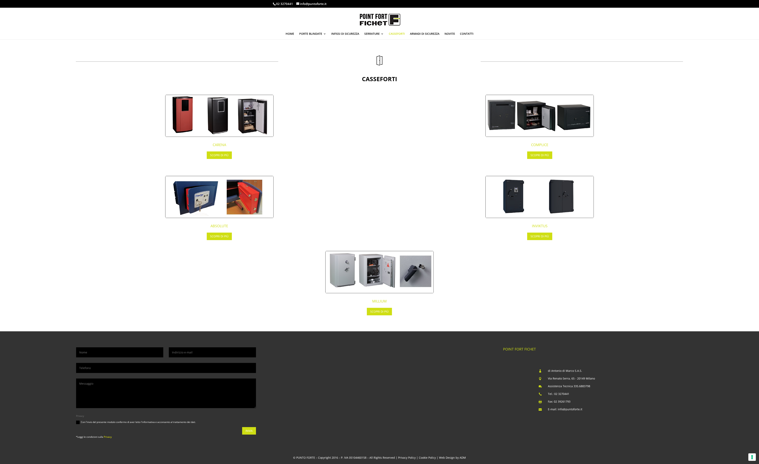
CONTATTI (466, 34)
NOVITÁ (450, 34)
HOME (290, 34)
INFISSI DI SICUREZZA (345, 34)
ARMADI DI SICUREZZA (424, 34)
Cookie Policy (427, 457)
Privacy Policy (407, 457)
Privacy (108, 437)
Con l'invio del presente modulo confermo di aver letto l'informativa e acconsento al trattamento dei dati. (138, 422)
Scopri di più (219, 155)
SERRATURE (372, 34)
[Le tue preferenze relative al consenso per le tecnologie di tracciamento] (752, 457)
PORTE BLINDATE (310, 34)
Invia (249, 431)
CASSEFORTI (397, 34)
